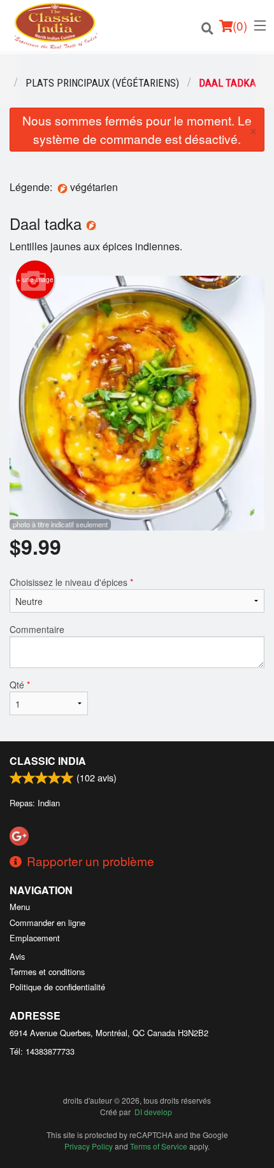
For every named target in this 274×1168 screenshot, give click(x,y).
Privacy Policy (88, 1146)
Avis (17, 956)
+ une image (35, 279)
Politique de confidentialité (57, 987)
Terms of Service (158, 1146)
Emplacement (35, 938)
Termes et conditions (47, 971)
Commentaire (37, 629)
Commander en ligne (47, 922)
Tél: (42, 1051)
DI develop (153, 1111)
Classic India (48, 760)
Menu (20, 907)
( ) (240, 25)
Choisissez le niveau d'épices (71, 582)
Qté (20, 684)
